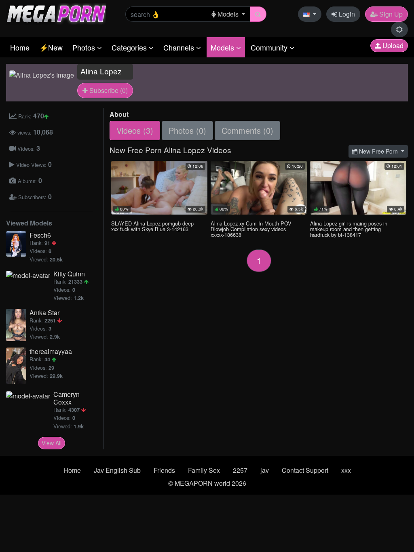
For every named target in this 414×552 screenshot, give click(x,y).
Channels (179, 47)
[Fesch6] (18, 244)
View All (51, 443)
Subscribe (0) (108, 90)
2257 (240, 470)
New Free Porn (378, 151)
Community (270, 47)
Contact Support (305, 470)
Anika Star (44, 312)
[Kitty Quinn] (29, 275)
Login (346, 14)
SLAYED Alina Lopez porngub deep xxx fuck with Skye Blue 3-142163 (152, 226)
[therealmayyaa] (18, 366)
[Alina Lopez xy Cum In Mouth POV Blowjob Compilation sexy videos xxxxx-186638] (259, 188)
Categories (130, 47)
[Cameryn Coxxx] (29, 395)
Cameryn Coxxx (66, 398)
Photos (84, 47)
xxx (346, 470)
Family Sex (204, 470)
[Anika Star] (18, 325)
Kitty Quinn (69, 273)
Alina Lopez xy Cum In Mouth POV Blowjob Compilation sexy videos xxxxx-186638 (251, 228)
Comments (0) (247, 130)
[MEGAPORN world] (56, 13)
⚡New (51, 47)
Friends (164, 470)
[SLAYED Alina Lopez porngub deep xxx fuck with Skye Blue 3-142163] (159, 188)
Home (20, 47)
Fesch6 (40, 235)
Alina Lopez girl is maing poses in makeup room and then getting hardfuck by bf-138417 (348, 228)
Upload (392, 45)
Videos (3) (134, 130)
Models (223, 47)
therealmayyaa (51, 351)
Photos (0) (187, 130)
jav (264, 470)
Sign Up (390, 14)
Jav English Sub (117, 470)
